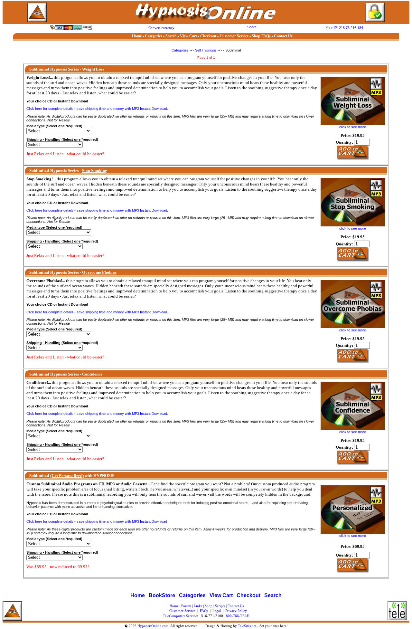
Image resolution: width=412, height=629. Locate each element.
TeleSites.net (247, 626)
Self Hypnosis (206, 50)
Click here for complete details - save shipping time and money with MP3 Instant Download (96, 521)
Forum (186, 606)
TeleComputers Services (180, 616)
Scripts (220, 606)
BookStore (162, 595)
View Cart (221, 595)
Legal (216, 611)
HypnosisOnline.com (153, 626)
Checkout (248, 595)
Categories (181, 50)
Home (137, 595)
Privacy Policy (236, 611)
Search (273, 595)
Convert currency (161, 28)
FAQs (204, 611)
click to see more (352, 127)
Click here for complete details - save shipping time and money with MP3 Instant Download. (97, 108)
